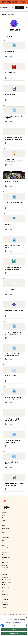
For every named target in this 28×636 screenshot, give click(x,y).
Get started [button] (19, 7)
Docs (8, 14)
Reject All (14, 629)
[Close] (26, 617)
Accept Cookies (14, 633)
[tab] (9, 37)
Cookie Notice (18, 622)
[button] (20, 14)
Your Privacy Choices (14, 625)
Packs (13, 14)
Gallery (3, 14)
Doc (4, 40)
